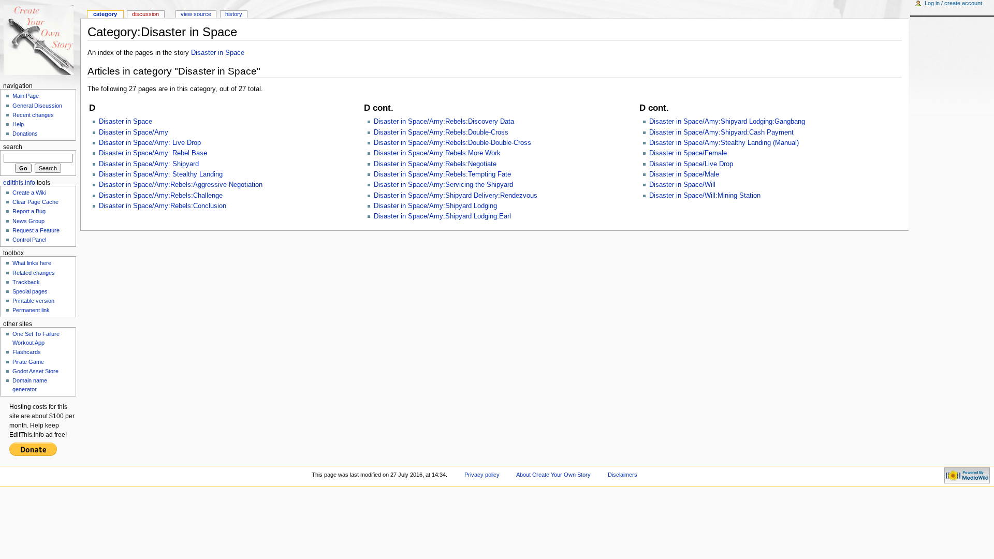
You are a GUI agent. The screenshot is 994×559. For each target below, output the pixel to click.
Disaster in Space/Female (688, 153)
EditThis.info (19, 183)
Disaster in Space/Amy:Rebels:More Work (437, 153)
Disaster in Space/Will (682, 184)
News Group (28, 221)
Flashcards (26, 352)
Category (105, 14)
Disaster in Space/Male (684, 174)
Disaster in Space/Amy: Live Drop (150, 142)
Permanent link (31, 310)
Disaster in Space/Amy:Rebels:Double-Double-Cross (452, 142)
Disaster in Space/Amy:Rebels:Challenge (161, 195)
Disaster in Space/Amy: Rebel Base (153, 153)
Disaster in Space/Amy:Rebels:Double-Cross (441, 132)
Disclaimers (622, 475)
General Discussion (37, 105)
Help (18, 124)
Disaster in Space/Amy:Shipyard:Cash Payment (721, 132)
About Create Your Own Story (553, 475)
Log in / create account (953, 3)
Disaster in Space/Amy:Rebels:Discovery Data (444, 121)
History (233, 14)
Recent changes (33, 115)
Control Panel (29, 240)
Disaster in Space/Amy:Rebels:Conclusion (162, 206)
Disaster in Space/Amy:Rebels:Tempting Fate (442, 174)
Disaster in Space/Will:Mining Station (705, 195)
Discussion (145, 14)
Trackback (26, 282)
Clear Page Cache (35, 202)
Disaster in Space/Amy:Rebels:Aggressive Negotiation (180, 184)
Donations (25, 133)
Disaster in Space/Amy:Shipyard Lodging (435, 206)
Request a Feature (36, 230)
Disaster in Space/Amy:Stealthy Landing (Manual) (724, 142)
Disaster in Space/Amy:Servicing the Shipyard (443, 184)
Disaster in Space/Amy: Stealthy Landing (161, 174)
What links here (31, 263)
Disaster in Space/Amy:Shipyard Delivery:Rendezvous (455, 195)
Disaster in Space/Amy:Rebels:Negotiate (435, 164)
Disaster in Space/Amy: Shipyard (149, 164)
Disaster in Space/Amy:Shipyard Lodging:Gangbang (727, 121)
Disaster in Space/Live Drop (691, 164)
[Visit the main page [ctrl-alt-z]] (40, 40)
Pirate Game (28, 362)
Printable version (33, 301)
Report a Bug (29, 211)
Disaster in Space (217, 52)
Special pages (30, 291)
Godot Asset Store (35, 371)
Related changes (33, 273)
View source (196, 14)
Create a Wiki (29, 192)
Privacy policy (482, 475)
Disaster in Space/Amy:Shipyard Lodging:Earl (442, 216)
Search (12, 147)
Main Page (25, 96)
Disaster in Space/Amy (133, 132)
